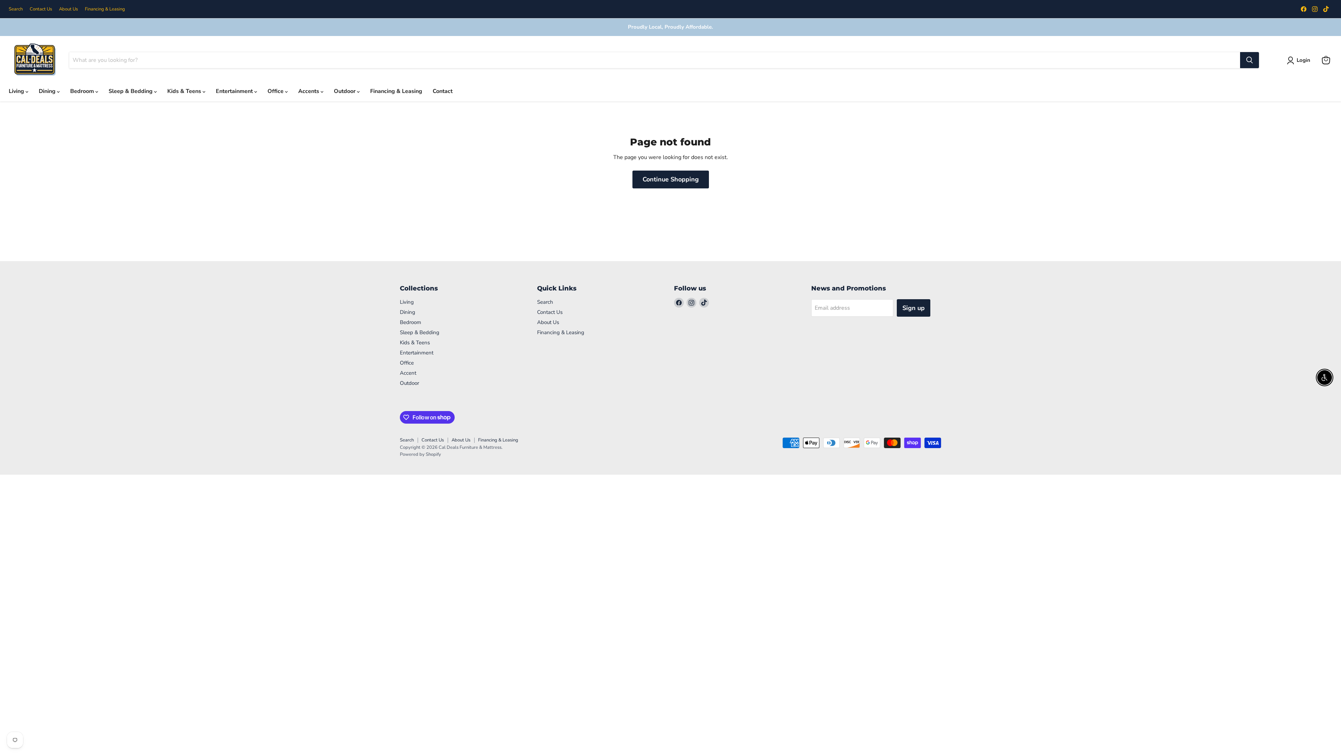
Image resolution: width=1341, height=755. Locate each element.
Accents (309, 91)
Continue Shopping (671, 179)
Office (276, 91)
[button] (1300, 60)
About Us (68, 9)
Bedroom (82, 91)
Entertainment (235, 91)
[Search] (1249, 60)
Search (16, 9)
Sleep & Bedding (131, 91)
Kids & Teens (185, 91)
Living (17, 91)
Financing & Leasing (105, 9)
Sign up (913, 308)
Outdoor (345, 91)
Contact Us (41, 9)
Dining (48, 91)
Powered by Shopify (420, 454)
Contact (443, 91)
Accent (408, 372)
